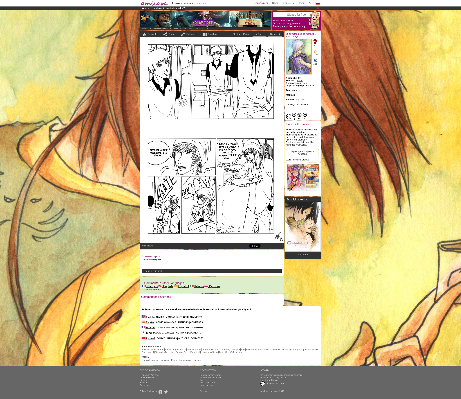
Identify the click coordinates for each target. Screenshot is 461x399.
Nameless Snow (210, 352)
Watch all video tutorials (297, 159)
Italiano (199, 286)
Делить (172, 34)
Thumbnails (213, 34)
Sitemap (204, 391)
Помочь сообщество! (210, 377)
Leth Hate (251, 349)
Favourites (153, 34)
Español (183, 286)
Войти (275, 3)
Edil (243, 349)
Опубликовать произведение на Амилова (281, 375)
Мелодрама (185, 360)
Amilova (145, 349)
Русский (214, 286)
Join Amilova (262, 3)
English (167, 286)
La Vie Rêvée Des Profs (268, 349)
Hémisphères (157, 349)
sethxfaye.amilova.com (297, 104)
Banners (144, 382)
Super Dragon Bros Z (175, 349)
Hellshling (287, 349)
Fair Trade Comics (269, 380)
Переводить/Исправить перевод (302, 152)
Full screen (191, 34)
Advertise (144, 385)
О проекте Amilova (149, 375)
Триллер (197, 360)
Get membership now (214, 8)
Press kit (144, 380)
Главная (145, 29)
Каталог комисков (160, 29)
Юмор (174, 360)
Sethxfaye (226, 349)
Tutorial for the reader (210, 375)
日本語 (149, 333)
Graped (236, 349)
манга (175, 29)
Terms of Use (206, 385)
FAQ (202, 380)
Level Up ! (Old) (226, 352)
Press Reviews (147, 377)
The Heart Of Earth (211, 349)
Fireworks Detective (164, 352)
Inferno (239, 352)
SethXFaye (187, 29)
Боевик (145, 360)
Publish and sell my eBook (273, 377)
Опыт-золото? (207, 382)
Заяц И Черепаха (302, 349)
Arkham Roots (194, 349)
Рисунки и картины (159, 360)
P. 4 (206, 29)
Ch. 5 (198, 29)
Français (152, 286)
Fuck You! (195, 352)
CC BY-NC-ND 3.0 (274, 383)
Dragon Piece (182, 352)
